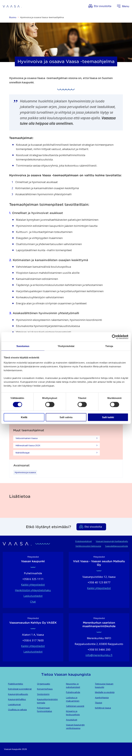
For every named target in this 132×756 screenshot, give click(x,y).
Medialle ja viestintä (104, 692)
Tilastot (98, 702)
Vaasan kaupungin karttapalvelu (112, 541)
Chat (33, 601)
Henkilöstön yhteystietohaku (33, 590)
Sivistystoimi (43, 694)
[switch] (49, 404)
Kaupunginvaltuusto (18, 694)
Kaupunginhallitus (17, 699)
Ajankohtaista (102, 697)
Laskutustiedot (33, 596)
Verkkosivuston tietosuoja (88, 546)
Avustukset (71, 719)
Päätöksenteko (15, 683)
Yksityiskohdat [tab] (66, 346)
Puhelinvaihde (73, 692)
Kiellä (24, 417)
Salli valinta (66, 417)
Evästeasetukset (83, 541)
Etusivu (12, 17)
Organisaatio (43, 683)
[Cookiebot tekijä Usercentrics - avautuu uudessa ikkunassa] (114, 336)
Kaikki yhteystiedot (33, 584)
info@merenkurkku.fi (98, 655)
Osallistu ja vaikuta (17, 709)
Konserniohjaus (45, 688)
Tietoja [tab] (109, 346)
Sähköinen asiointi (75, 706)
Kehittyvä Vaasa (103, 707)
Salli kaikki (108, 417)
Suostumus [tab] (22, 346)
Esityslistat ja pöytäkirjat (20, 688)
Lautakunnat (14, 704)
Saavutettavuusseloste (116, 546)
